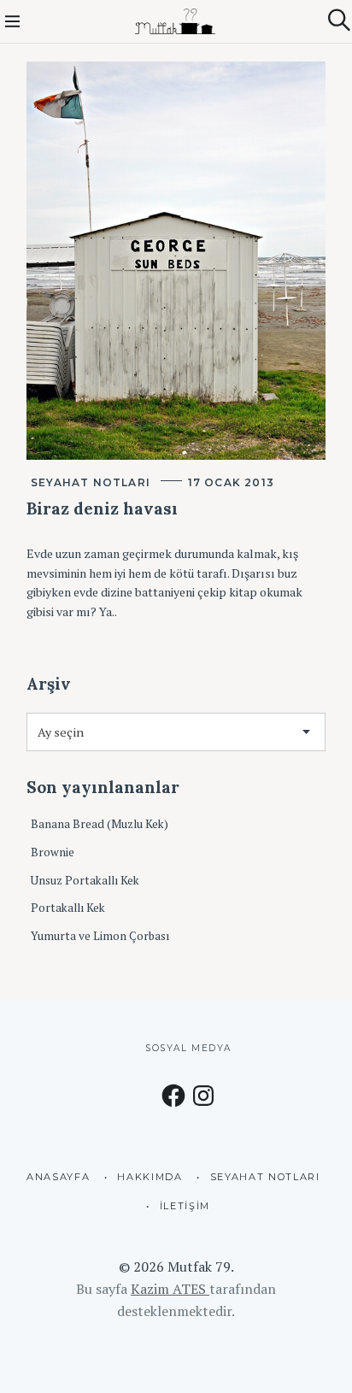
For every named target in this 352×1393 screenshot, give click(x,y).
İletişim (185, 1206)
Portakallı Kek (68, 907)
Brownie (52, 852)
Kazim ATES (170, 1288)
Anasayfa (58, 1177)
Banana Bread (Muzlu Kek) (99, 824)
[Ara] (339, 20)
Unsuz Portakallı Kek (85, 880)
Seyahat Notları (90, 482)
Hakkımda (149, 1177)
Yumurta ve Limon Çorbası (100, 935)
